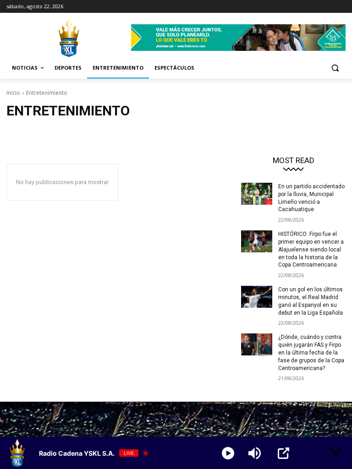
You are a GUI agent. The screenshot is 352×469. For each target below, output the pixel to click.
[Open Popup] (283, 453)
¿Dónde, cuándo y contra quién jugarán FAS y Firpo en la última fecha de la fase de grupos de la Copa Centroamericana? (311, 352)
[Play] (228, 453)
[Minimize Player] (335, 453)
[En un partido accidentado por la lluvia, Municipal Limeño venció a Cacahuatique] (256, 194)
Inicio (13, 93)
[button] (335, 68)
